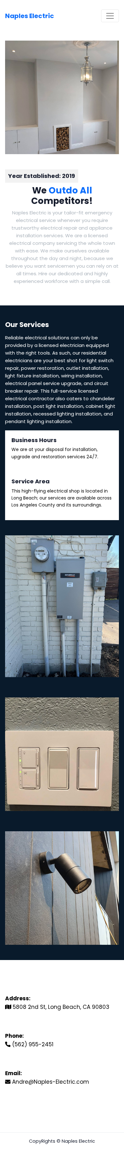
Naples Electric (29, 15)
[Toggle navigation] (110, 16)
